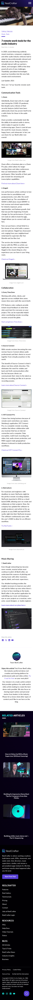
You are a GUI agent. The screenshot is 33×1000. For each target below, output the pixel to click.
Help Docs (6, 928)
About (4, 904)
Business (5, 959)
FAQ (3, 925)
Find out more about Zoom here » (13, 183)
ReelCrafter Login (8, 915)
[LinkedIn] (9, 639)
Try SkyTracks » (6, 526)
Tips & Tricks (6, 31)
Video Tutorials (7, 932)
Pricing (4, 900)
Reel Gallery (6, 893)
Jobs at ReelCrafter (9, 911)
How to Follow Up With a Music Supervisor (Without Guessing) (16, 755)
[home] (9, 3)
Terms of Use (6, 974)
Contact (5, 908)
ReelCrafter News (8, 952)
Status (4, 935)
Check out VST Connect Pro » (11, 450)
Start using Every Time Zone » (11, 322)
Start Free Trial (10, 876)
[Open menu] (30, 3)
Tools (7, 34)
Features (5, 889)
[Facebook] (2, 639)
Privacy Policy (6, 969)
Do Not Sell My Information (20, 974)
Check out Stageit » (8, 259)
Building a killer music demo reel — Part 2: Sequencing (16, 837)
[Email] (12, 639)
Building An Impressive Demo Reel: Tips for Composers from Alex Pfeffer (16, 796)
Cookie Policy (17, 969)
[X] (6, 639)
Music (3, 34)
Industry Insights (8, 956)
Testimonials (6, 897)
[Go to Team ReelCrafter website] (16, 656)
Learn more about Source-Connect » (14, 385)
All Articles (6, 945)
